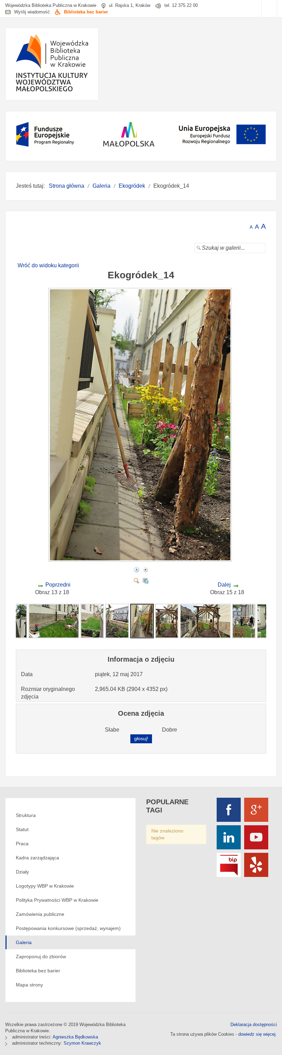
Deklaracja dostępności (253, 1024)
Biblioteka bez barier (86, 11)
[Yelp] (256, 865)
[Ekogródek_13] (117, 621)
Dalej (224, 585)
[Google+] (256, 810)
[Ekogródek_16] (205, 621)
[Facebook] (229, 810)
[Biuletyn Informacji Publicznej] (229, 865)
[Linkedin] (229, 837)
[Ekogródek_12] (92, 621)
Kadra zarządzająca (37, 857)
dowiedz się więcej (256, 1034)
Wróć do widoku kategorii (48, 265)
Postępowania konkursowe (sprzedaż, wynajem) (68, 928)
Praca (22, 843)
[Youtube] (256, 837)
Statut (22, 829)
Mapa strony (29, 984)
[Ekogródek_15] (166, 621)
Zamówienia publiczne (40, 914)
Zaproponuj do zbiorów (41, 956)
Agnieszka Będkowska (75, 1037)
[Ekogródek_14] (141, 559)
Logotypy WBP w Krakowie (45, 886)
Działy (22, 872)
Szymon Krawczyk (82, 1043)
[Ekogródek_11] (54, 621)
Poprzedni (57, 585)
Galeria (24, 942)
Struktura (26, 815)
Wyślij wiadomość (32, 11)
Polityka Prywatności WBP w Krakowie (57, 900)
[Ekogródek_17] (244, 621)
